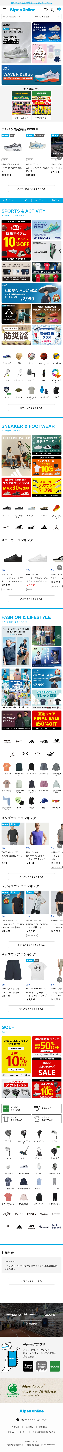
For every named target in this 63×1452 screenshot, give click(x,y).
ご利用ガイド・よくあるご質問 (33, 1420)
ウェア (38, 200)
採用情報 (29, 1427)
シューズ (22, 200)
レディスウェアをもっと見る (31, 945)
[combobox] (16, 16)
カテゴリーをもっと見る (31, 407)
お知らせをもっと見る (31, 1281)
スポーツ (7, 200)
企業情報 (15, 1427)
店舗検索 (33, 1323)
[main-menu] (4, 10)
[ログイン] (52, 10)
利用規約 (43, 1427)
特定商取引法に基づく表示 (44, 1432)
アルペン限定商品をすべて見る (31, 188)
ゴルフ (54, 200)
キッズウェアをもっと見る (31, 1009)
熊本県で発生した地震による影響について (31, 2)
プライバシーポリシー (17, 1432)
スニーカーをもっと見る (31, 599)
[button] (59, 157)
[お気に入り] (46, 10)
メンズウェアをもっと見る (31, 876)
